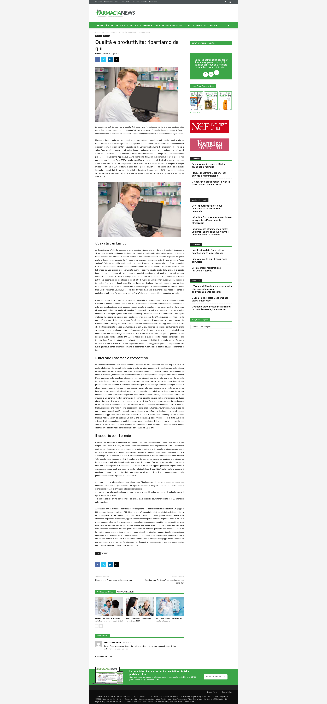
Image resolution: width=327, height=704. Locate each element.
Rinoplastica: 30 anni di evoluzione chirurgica (209, 260)
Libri (122, 2)
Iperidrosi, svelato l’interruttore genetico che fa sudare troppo (208, 251)
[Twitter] (216, 73)
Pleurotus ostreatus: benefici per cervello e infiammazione (209, 174)
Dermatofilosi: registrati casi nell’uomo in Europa (206, 269)
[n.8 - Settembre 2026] (196, 101)
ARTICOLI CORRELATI (105, 592)
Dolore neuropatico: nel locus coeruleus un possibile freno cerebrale (207, 208)
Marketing (114, 32)
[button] (229, 25)
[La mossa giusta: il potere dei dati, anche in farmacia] (170, 606)
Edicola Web (195, 113)
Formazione (108, 2)
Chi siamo (98, 2)
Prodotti (201, 25)
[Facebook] (225, 2)
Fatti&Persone (118, 25)
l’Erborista (196, 159)
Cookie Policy (227, 692)
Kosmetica (196, 281)
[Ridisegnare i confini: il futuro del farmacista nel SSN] (140, 606)
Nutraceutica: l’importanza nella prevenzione (113, 580)
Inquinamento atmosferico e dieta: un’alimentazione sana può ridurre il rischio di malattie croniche (210, 232)
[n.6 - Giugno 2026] (225, 101)
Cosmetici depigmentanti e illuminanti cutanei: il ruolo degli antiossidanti (211, 308)
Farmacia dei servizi (172, 25)
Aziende (213, 25)
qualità (104, 554)
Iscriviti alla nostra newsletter (203, 43)
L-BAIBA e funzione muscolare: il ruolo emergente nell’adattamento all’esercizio (212, 220)
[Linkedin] (230, 2)
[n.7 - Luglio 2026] (211, 101)
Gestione (134, 25)
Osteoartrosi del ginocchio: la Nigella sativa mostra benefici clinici (211, 183)
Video (128, 2)
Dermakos (196, 245)
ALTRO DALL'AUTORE (126, 592)
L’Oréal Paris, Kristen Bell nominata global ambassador (210, 299)
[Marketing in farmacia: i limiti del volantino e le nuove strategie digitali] (109, 606)
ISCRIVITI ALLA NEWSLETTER (215, 677)
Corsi (117, 2)
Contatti (144, 2)
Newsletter (153, 2)
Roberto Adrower (101, 54)
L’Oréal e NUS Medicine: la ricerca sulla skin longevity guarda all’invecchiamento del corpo (212, 289)
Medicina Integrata (199, 200)
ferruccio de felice (112, 642)
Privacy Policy (212, 692)
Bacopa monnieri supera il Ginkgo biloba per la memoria (209, 165)
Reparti (188, 25)
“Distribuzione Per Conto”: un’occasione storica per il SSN (164, 581)
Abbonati (136, 2)
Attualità (102, 25)
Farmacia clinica (151, 25)
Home (97, 32)
